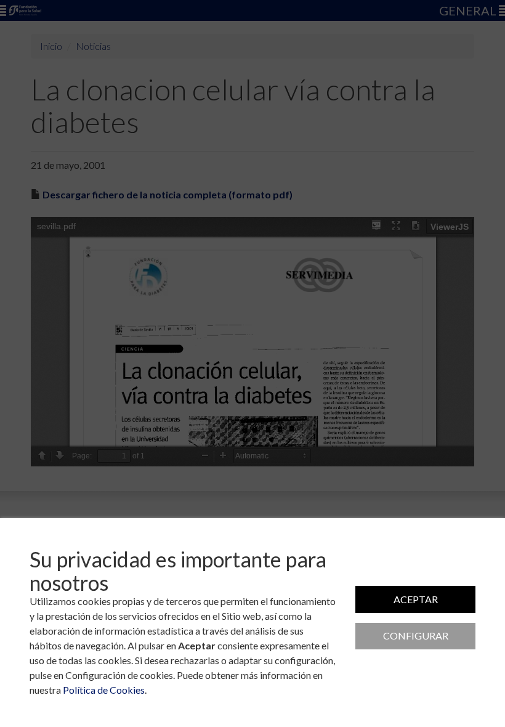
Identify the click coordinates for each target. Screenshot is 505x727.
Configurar (415, 635)
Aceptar (416, 599)
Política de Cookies (104, 690)
